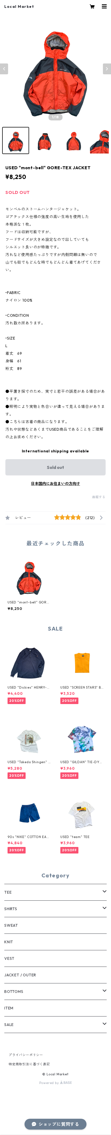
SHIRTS (10, 908)
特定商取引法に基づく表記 (29, 1064)
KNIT (8, 941)
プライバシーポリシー (26, 1055)
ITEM (8, 1008)
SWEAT (11, 925)
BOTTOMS (13, 991)
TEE (8, 892)
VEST (9, 958)
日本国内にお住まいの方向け (55, 483)
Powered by (49, 1083)
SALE (9, 1024)
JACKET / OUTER (20, 975)
